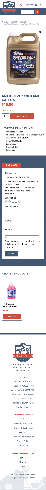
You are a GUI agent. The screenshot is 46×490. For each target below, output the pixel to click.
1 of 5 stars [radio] (6, 201)
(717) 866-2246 (23, 370)
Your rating (10, 197)
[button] (42, 12)
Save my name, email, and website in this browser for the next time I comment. (22, 244)
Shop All (23, 462)
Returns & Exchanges (23, 428)
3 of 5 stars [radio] (13, 201)
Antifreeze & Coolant (11, 24)
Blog (23, 466)
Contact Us (23, 445)
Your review (11, 206)
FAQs (23, 419)
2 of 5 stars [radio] (9, 201)
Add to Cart (22, 116)
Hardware (23, 22)
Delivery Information (23, 423)
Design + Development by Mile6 (23, 477)
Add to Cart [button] (12, 317)
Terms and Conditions (23, 436)
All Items (14, 22)
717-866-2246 (28, 5)
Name (8, 220)
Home (6, 22)
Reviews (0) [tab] (11, 165)
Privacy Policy (23, 432)
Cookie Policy (23, 441)
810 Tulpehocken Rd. (23, 364)
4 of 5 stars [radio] (16, 201)
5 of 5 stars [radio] (19, 201)
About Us (23, 457)
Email (8, 229)
